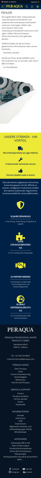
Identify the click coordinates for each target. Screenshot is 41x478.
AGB (20, 421)
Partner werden (20, 399)
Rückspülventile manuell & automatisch (20, 456)
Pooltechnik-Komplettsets (20, 448)
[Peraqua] (14, 6)
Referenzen (20, 380)
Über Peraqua (20, 368)
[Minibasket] (37, 6)
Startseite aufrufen (11, 52)
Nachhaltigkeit (20, 377)
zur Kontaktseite (10, 67)
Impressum (20, 418)
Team (20, 371)
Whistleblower (20, 432)
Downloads (20, 404)
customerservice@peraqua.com (20, 359)
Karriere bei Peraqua (20, 382)
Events (20, 401)
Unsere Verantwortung (20, 374)
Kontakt (20, 415)
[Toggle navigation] (2, 6)
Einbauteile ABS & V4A (20, 443)
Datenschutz (20, 423)
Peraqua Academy (20, 396)
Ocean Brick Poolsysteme (20, 451)
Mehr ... (20, 459)
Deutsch (34, 2)
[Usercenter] (32, 6)
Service (20, 393)
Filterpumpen (20, 454)
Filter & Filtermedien (20, 445)
